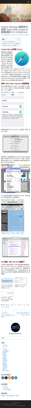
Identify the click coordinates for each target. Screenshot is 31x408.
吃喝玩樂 (5, 355)
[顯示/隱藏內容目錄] (18, 39)
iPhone (19, 304)
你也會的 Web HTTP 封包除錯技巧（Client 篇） (20, 285)
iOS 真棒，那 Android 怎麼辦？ (10, 45)
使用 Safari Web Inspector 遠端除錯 (11, 43)
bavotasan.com (21, 405)
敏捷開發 (5, 358)
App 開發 (13, 34)
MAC (28, 304)
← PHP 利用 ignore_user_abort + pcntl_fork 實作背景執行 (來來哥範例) (8, 314)
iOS (15, 304)
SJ (2, 34)
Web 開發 (5, 349)
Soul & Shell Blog (4, 404)
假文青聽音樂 (6, 351)
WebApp (7, 307)
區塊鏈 (4, 354)
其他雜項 (5, 352)
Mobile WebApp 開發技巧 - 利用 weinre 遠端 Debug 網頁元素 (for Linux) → (23, 314)
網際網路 (26, 34)
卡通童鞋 (17, 395)
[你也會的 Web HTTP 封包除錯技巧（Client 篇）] (21, 280)
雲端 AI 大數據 (6, 370)
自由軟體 (5, 367)
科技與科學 (5, 360)
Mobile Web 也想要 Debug (9, 41)
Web (3, 307)
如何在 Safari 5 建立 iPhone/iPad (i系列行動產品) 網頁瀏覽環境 (7, 299)
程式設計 (22, 34)
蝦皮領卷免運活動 (10, 395)
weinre (17, 270)
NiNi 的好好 (5, 388)
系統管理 (5, 363)
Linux (24, 304)
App (12, 304)
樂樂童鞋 (3, 395)
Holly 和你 (5, 386)
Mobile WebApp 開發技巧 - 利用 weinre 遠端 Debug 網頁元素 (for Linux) (7, 286)
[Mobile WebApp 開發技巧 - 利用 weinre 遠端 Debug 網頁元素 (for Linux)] (7, 280)
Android (8, 304)
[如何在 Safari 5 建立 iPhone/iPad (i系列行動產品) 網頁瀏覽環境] (7, 293)
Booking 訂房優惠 (7, 389)
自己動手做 (5, 366)
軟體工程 (5, 369)
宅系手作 (5, 357)
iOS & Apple (17, 34)
